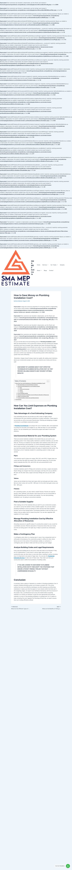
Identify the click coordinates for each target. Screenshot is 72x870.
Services (44, 265)
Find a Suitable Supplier (23, 393)
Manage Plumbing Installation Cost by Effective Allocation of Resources (33, 394)
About (38, 270)
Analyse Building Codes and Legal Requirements (28, 397)
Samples (62, 265)
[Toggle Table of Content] (47, 381)
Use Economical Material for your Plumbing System (29, 386)
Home (38, 265)
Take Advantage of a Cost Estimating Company (28, 384)
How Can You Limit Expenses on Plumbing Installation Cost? (30, 383)
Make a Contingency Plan (23, 396)
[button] (41, 270)
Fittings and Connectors (24, 389)
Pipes (21, 387)
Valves (21, 390)
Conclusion (18, 399)
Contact (51, 270)
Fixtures (21, 391)
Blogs (45, 270)
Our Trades (53, 265)
